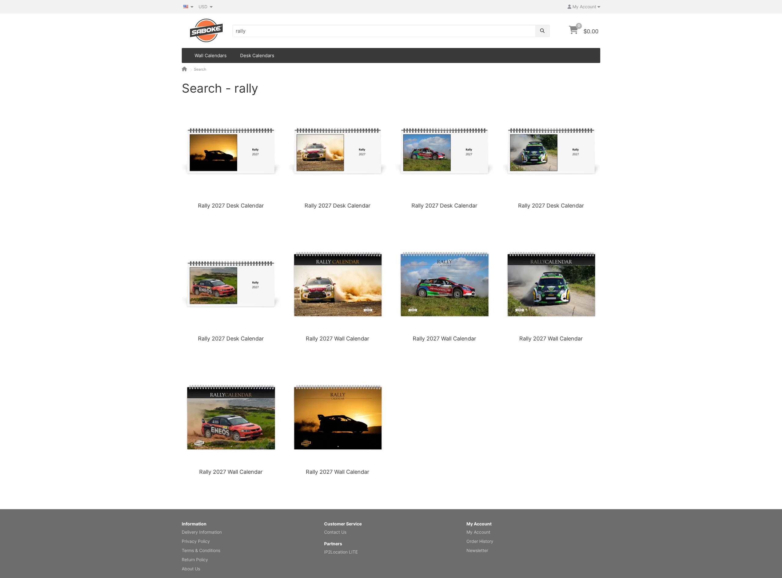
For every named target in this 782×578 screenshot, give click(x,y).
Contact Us (335, 532)
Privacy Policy (196, 541)
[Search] (542, 31)
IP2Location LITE (341, 551)
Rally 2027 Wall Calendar (337, 338)
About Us (191, 568)
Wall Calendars (211, 55)
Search (200, 69)
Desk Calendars (257, 55)
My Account (478, 532)
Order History (479, 541)
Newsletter (477, 550)
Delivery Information (202, 532)
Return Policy (195, 559)
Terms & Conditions (201, 550)
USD (204, 6)
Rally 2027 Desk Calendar (231, 205)
